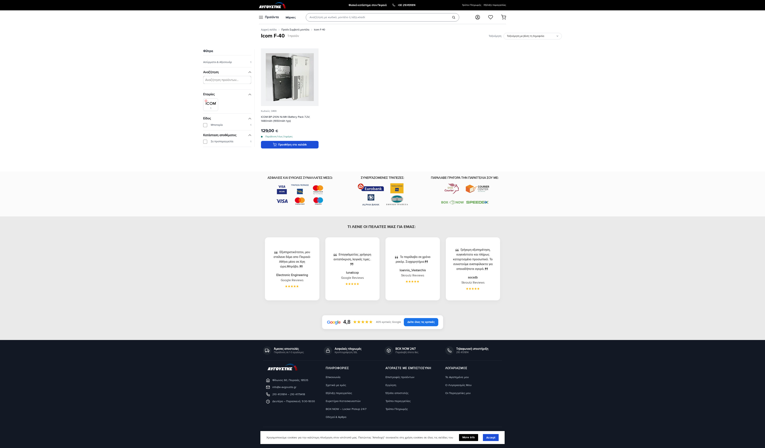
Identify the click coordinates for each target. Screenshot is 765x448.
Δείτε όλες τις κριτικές (421, 322)
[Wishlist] (490, 17)
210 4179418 (297, 394)
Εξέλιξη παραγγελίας (495, 5)
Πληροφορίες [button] (337, 368)
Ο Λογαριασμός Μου (458, 385)
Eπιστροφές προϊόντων (399, 377)
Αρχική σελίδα (269, 29)
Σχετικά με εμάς (336, 385)
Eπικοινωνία (333, 377)
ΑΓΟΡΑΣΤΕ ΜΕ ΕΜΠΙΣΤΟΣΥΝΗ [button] (408, 368)
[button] (477, 17)
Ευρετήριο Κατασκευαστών (343, 401)
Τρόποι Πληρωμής (471, 5)
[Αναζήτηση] (454, 17)
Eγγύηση (390, 385)
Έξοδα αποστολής (396, 393)
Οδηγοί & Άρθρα (336, 417)
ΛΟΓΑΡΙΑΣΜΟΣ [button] (456, 368)
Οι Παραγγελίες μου (458, 393)
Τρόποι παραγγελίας (398, 401)
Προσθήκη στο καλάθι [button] (292, 144)
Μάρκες (291, 17)
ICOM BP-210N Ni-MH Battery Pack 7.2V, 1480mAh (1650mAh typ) (285, 119)
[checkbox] (210, 104)
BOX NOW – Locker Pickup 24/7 (346, 409)
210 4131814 (279, 394)
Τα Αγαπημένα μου (457, 377)
